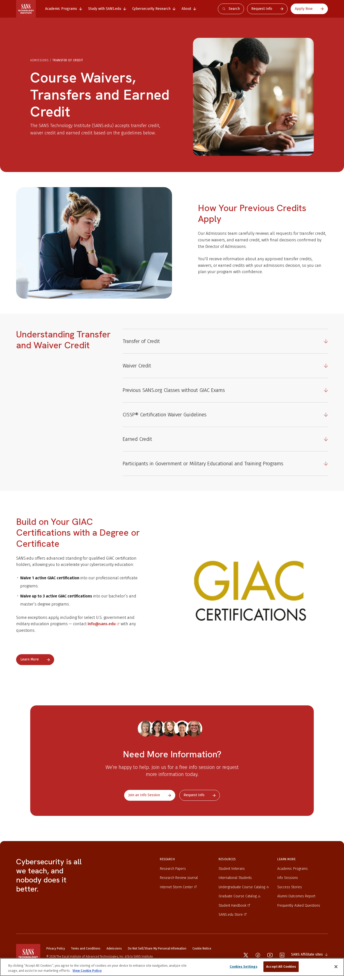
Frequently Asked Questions (298, 905)
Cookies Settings (243, 966)
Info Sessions (287, 878)
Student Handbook (232, 905)
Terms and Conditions (85, 948)
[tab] (63, 8)
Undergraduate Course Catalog (242, 887)
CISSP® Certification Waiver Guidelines (165, 415)
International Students (235, 878)
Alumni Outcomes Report (296, 896)
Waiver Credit (137, 366)
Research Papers (173, 869)
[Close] (335, 966)
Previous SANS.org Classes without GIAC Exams (174, 390)
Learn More (29, 659)
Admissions (39, 60)
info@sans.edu (102, 623)
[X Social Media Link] (246, 955)
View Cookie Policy (87, 970)
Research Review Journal (179, 878)
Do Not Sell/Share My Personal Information (157, 948)
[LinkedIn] (282, 955)
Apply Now (304, 9)
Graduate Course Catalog (238, 896)
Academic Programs (292, 869)
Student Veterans (232, 869)
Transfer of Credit (141, 341)
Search (234, 9)
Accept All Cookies (281, 966)
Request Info (261, 9)
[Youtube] (270, 955)
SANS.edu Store (231, 914)
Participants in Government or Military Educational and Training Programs (203, 464)
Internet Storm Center (176, 887)
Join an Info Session (144, 795)
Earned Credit (137, 439)
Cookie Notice (201, 948)
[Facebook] (258, 955)
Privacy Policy (55, 948)
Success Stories (289, 887)
